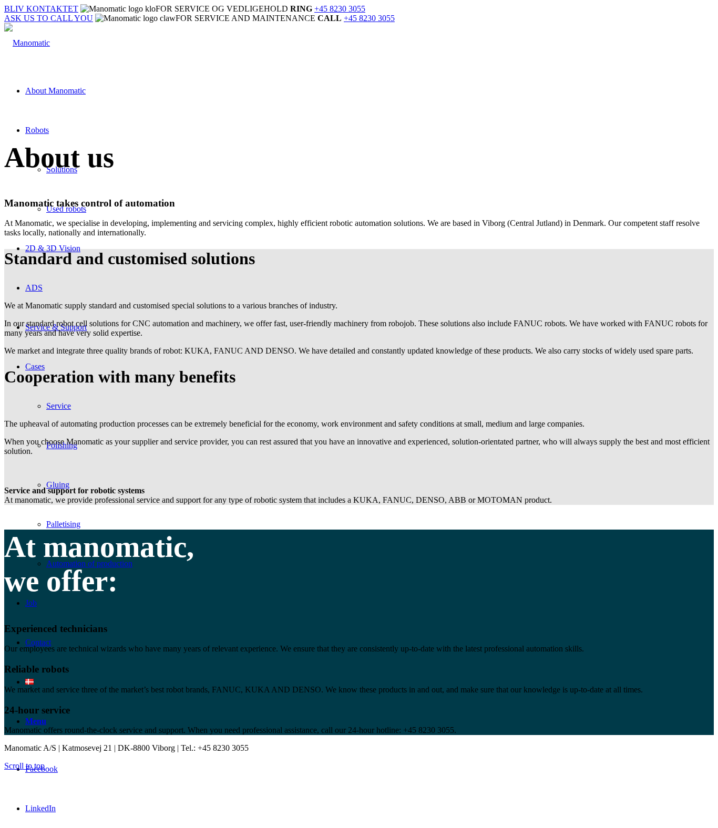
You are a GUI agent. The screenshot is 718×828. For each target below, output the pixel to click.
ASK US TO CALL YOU (48, 18)
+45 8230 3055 (339, 8)
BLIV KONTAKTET (41, 8)
